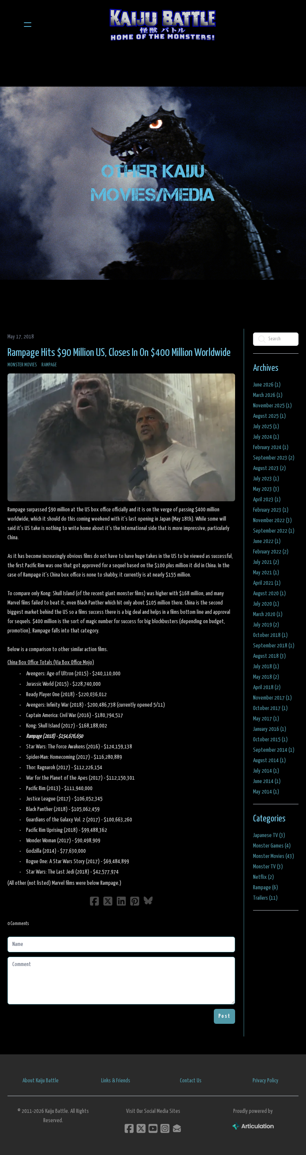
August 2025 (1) (269, 416)
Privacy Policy (265, 1080)
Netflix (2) (263, 877)
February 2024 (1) (270, 447)
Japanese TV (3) (269, 835)
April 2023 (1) (267, 499)
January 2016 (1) (269, 729)
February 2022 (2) (270, 552)
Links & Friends (115, 1080)
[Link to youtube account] (153, 1128)
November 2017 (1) (272, 698)
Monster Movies (22, 365)
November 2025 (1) (272, 405)
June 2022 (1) (267, 541)
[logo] (162, 24)
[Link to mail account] (176, 1128)
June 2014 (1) (267, 781)
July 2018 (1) (266, 666)
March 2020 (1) (267, 614)
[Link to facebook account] (129, 1128)
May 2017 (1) (266, 719)
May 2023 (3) (266, 489)
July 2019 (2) (266, 625)
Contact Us (191, 1080)
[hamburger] (27, 24)
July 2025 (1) (266, 426)
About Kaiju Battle (40, 1080)
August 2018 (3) (269, 656)
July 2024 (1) (266, 437)
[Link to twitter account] (141, 1128)
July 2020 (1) (266, 604)
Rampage (49, 365)
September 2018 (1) (273, 645)
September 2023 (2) (273, 458)
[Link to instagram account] (164, 1128)
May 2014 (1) (266, 792)
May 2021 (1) (266, 572)
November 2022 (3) (272, 520)
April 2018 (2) (267, 687)
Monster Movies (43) (273, 856)
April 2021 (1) (267, 583)
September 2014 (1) (273, 750)
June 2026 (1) (267, 385)
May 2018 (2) (266, 677)
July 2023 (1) (266, 479)
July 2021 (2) (266, 562)
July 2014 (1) (266, 771)
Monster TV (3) (268, 867)
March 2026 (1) (267, 395)
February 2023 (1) (270, 510)
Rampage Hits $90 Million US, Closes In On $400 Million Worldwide (119, 353)
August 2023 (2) (269, 468)
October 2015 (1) (270, 739)
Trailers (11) (265, 898)
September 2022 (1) (273, 531)
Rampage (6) (265, 887)
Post (224, 1016)
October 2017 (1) (270, 708)
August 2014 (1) (269, 760)
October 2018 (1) (270, 635)
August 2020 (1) (269, 593)
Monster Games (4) (272, 846)
